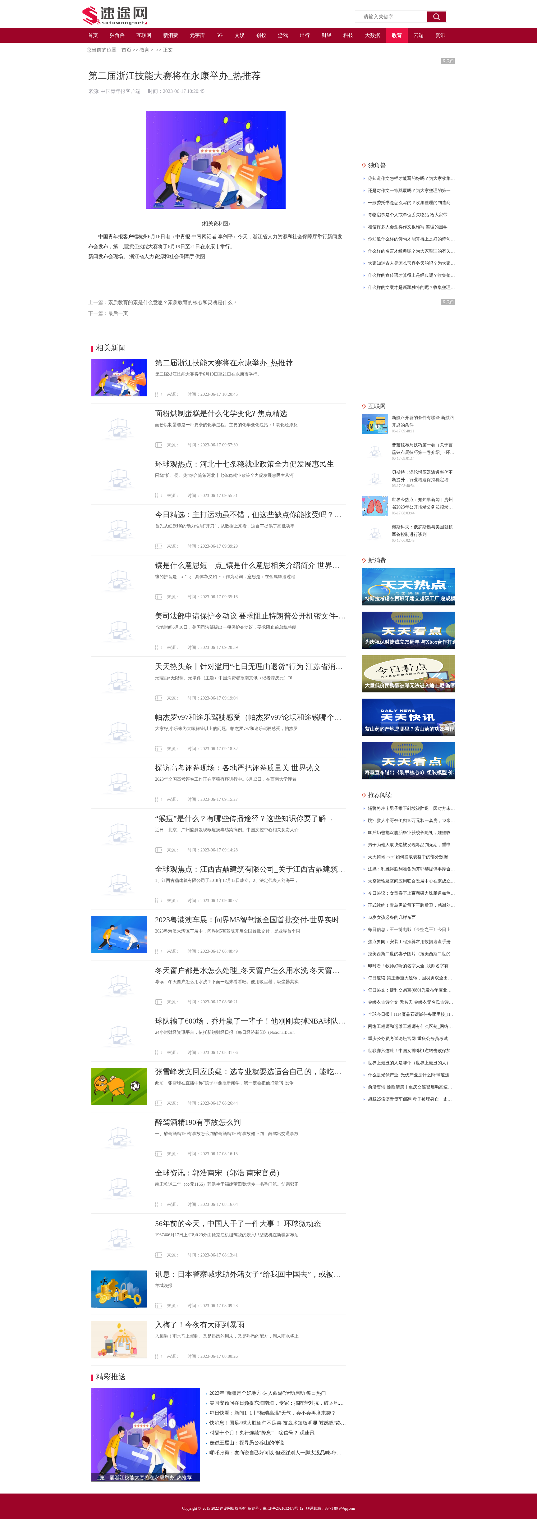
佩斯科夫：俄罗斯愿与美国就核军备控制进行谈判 (422, 531)
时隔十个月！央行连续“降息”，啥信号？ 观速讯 (261, 1432)
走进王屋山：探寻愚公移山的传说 (246, 1442)
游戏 (283, 35)
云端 (419, 35)
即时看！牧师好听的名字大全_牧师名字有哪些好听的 (411, 966)
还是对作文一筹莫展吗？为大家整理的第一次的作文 (411, 190)
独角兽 (117, 35)
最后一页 (118, 313)
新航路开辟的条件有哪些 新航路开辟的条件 (423, 421)
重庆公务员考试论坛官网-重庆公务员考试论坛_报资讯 (411, 1038)
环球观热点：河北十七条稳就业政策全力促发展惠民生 (244, 464)
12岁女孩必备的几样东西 (392, 917)
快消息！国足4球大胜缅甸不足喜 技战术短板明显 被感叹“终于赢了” (283, 1422)
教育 (397, 35)
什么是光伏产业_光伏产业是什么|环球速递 (408, 1075)
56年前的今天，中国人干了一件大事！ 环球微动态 (238, 1224)
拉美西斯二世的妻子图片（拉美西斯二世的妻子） (411, 953)
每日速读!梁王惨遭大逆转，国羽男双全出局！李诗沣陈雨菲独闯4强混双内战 (411, 978)
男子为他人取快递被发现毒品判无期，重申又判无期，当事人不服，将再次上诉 (411, 844)
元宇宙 (197, 35)
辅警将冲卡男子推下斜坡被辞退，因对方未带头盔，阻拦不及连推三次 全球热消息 (411, 808)
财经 (327, 35)
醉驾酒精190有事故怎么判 (198, 1122)
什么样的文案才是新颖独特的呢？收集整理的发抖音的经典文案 (411, 287)
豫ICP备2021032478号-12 (283, 1508)
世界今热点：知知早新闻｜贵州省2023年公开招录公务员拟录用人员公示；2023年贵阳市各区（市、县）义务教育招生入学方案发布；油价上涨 (422, 504)
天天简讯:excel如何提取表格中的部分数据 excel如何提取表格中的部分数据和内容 (411, 857)
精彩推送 (111, 1377)
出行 (305, 35)
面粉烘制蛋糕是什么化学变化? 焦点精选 (221, 413)
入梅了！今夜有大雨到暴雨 (200, 1325)
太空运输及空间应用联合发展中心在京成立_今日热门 (411, 881)
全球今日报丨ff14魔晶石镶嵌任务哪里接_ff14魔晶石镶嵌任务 (411, 1014)
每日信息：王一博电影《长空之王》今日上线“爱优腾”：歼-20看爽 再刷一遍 (411, 929)
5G (220, 35)
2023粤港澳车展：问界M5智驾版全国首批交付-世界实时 (247, 920)
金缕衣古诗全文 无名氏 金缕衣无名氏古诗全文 (411, 1002)
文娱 (240, 35)
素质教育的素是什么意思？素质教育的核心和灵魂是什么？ (172, 302)
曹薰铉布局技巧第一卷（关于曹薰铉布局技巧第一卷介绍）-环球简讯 (423, 449)
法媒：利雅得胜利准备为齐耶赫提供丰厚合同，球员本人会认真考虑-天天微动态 (411, 869)
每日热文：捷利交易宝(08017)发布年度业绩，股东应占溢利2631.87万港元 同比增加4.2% (411, 990)
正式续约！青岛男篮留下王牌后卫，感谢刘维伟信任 (411, 905)
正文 (168, 49)
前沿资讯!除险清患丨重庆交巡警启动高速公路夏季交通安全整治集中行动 (411, 1087)
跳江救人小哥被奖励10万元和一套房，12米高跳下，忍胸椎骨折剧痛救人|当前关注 (411, 820)
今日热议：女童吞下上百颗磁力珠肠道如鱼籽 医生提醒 (411, 893)
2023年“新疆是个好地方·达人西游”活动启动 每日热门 (267, 1393)
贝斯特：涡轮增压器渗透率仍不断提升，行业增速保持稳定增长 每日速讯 (422, 477)
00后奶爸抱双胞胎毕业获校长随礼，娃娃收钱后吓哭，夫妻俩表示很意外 (411, 832)
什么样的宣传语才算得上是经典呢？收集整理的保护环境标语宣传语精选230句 (411, 275)
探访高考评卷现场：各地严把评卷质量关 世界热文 (238, 768)
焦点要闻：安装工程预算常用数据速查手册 (409, 941)
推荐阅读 (380, 795)
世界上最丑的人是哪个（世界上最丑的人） (409, 1063)
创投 (261, 35)
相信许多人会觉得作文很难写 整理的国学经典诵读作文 (411, 227)
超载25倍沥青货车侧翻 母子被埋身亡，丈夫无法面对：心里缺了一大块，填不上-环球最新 (411, 1099)
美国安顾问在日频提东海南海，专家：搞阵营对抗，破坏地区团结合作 (286, 1403)
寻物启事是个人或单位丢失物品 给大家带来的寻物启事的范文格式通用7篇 (411, 214)
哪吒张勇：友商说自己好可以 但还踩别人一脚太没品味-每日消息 (280, 1452)
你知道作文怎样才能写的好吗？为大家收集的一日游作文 (411, 178)
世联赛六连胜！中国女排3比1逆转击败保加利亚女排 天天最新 (411, 1050)
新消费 (170, 35)
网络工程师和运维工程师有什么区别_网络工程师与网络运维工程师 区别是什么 (411, 1026)
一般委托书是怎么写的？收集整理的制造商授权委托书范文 (411, 202)
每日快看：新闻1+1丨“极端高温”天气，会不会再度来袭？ (272, 1413)
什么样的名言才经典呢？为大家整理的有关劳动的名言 (411, 251)
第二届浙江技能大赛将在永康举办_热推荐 (224, 363)
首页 (93, 35)
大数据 (372, 35)
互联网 (143, 35)
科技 (348, 35)
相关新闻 (111, 348)
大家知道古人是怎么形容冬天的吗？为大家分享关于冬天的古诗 (411, 263)
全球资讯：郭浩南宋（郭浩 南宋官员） (219, 1173)
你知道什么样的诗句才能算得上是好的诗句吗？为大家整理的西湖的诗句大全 (411, 239)
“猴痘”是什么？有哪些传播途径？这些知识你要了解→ (244, 818)
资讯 (440, 35)
